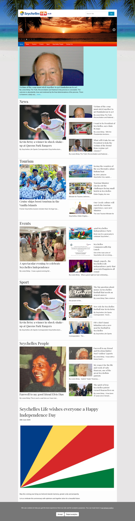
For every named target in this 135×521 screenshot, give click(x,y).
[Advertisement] (67, 4)
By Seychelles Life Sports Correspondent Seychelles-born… (41, 149)
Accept (60, 514)
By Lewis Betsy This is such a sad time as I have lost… (39, 398)
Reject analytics (71, 514)
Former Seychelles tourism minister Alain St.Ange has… (39, 209)
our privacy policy (107, 508)
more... (30, 93)
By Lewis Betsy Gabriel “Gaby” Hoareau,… (84, 379)
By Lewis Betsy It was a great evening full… (35, 271)
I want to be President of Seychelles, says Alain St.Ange (44, 86)
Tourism (34, 44)
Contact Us (69, 44)
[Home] (35, 13)
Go (111, 14)
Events (42, 44)
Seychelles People (58, 44)
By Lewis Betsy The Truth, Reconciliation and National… (89, 154)
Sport (48, 44)
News (27, 44)
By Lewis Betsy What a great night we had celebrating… (89, 275)
